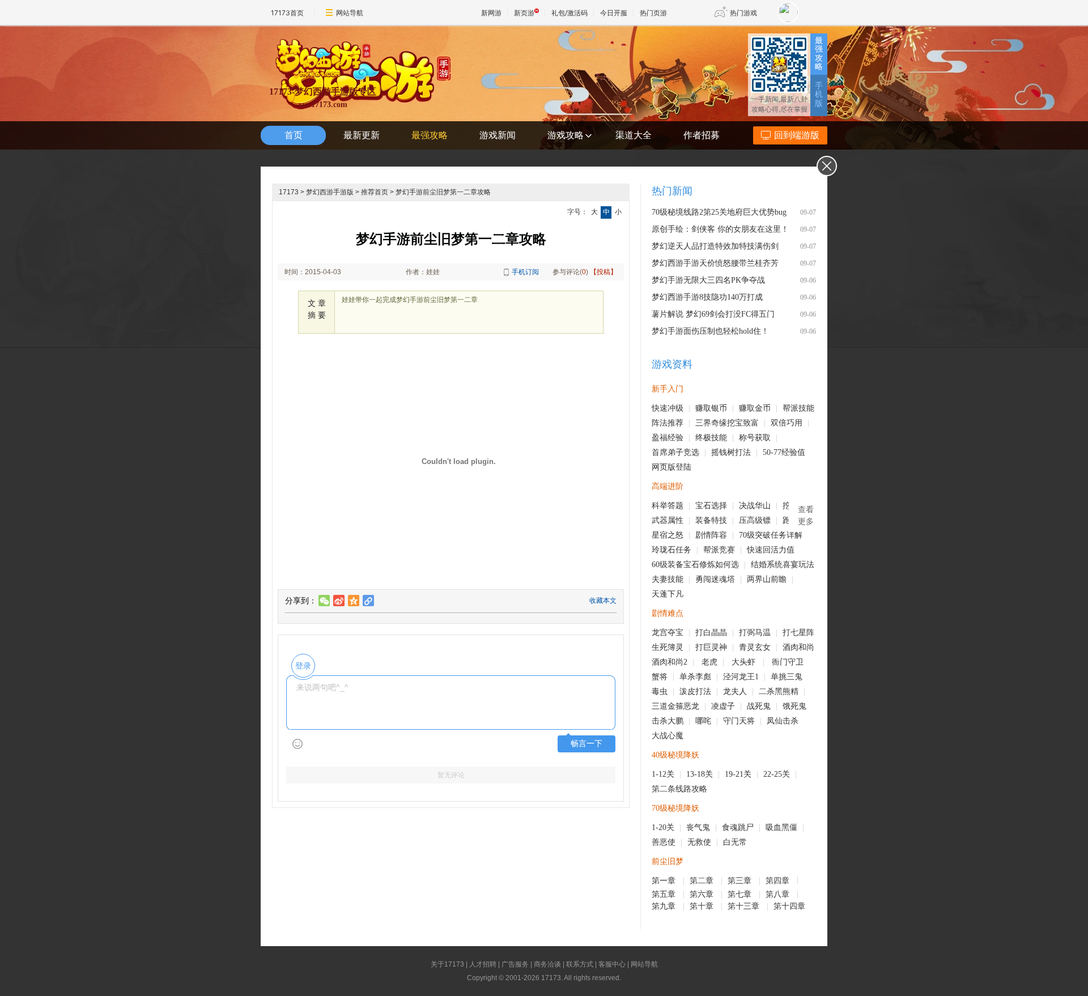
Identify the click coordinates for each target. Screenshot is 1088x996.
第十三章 (745, 906)
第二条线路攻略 (679, 789)
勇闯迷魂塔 (715, 579)
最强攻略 (819, 53)
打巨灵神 (711, 647)
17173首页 (287, 12)
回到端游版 (796, 135)
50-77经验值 (784, 452)
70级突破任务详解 (770, 535)
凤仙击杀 (782, 721)
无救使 (699, 842)
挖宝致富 (743, 423)
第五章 (665, 894)
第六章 (703, 894)
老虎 (709, 662)
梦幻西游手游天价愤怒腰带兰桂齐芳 (715, 263)
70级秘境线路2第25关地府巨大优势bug (719, 212)
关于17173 (447, 964)
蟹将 (660, 676)
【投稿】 (603, 272)
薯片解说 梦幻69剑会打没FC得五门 (713, 314)
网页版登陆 (671, 467)
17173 (289, 192)
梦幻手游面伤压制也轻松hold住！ (710, 331)
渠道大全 (633, 135)
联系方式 (579, 964)
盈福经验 (667, 437)
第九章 (665, 906)
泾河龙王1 (741, 676)
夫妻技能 (667, 579)
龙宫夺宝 (667, 632)
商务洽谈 (547, 964)
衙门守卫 (789, 662)
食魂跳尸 (738, 827)
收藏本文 (603, 601)
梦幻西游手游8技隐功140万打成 (707, 297)
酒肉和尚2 (669, 662)
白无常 (735, 842)
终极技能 (711, 437)
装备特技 (711, 520)
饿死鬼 (794, 706)
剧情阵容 (711, 535)
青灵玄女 (755, 647)
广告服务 (515, 964)
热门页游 (653, 12)
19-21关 (738, 774)
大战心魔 (667, 735)
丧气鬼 (698, 827)
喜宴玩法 (798, 564)
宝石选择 (711, 505)
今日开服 (613, 12)
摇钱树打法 (731, 452)
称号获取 (755, 437)
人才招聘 (482, 964)
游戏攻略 (565, 135)
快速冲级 (667, 408)
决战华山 (755, 505)
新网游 (491, 12)
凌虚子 (723, 706)
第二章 (703, 880)
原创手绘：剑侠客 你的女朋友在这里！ (720, 229)
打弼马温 (755, 632)
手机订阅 (525, 272)
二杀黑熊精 (778, 691)
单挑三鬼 (786, 676)
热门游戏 (743, 12)
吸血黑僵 (781, 827)
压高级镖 (755, 520)
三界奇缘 (711, 423)
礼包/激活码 (569, 12)
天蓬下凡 (667, 594)
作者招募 (701, 135)
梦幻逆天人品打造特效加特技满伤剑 (715, 246)
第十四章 (791, 906)
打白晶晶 (711, 632)
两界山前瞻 (767, 579)
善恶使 (663, 842)
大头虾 (745, 662)
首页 (293, 135)
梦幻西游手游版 (330, 192)
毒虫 (660, 691)
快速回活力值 (770, 550)
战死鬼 (759, 706)
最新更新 (361, 135)
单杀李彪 (695, 676)
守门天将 (739, 721)
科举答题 (667, 505)
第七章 (741, 894)
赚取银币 (711, 408)
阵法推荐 (667, 423)
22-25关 (776, 774)
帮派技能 (798, 408)
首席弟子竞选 (675, 452)
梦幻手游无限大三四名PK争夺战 (708, 280)
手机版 (819, 95)
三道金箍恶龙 (675, 706)
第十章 (703, 906)
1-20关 (663, 827)
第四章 (779, 880)
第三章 (741, 880)
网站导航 (349, 12)
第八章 (779, 894)
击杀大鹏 (667, 721)
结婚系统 (767, 564)
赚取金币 (755, 408)
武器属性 (667, 520)
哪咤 (703, 721)
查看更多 (806, 515)
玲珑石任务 (671, 550)
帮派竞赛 (719, 550)
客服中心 (612, 964)
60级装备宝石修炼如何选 (695, 564)
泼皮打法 (695, 691)
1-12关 (663, 774)
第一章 (665, 880)
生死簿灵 (667, 647)
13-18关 (699, 774)
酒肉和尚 (798, 647)
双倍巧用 (786, 423)
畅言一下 (586, 743)
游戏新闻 (497, 135)
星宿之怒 (667, 535)
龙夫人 (735, 691)
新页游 (524, 12)
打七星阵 (798, 632)
